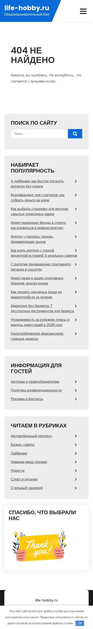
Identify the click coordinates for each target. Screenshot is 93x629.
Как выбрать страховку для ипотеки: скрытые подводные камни (40, 211)
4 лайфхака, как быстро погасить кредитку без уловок (37, 184)
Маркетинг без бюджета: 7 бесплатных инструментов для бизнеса (42, 308)
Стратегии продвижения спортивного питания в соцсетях (41, 267)
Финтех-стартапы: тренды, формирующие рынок (32, 239)
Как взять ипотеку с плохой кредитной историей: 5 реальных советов (44, 253)
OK (80, 623)
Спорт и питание (24, 479)
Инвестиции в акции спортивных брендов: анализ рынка (37, 281)
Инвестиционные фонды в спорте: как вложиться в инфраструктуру (38, 225)
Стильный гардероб (27, 487)
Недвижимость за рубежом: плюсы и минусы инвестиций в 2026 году (40, 322)
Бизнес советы (23, 444)
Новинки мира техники (29, 461)
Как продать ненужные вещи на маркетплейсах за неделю (36, 294)
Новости (17, 470)
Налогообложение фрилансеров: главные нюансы (37, 336)
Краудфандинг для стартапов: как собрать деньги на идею (37, 197)
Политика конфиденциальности (36, 390)
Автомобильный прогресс (31, 435)
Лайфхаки (19, 453)
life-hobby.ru (26, 7)
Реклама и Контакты (27, 398)
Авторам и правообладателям (35, 381)
